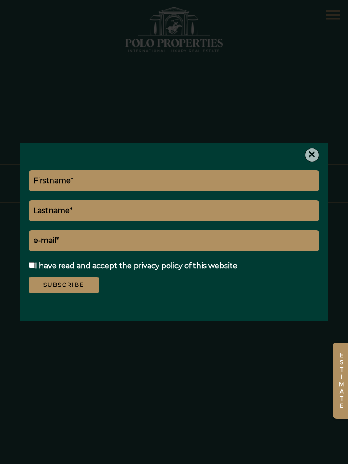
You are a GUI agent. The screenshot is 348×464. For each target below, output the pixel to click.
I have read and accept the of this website (136, 265)
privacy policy (158, 265)
